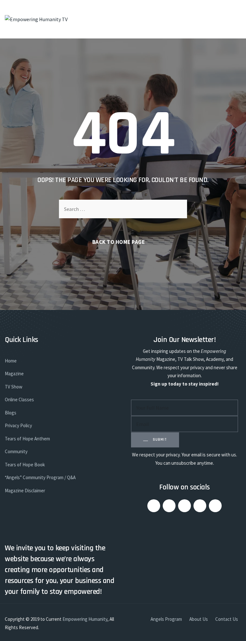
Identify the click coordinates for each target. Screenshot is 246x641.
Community (16, 451)
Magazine (14, 373)
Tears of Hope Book (25, 465)
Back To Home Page (118, 242)
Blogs (10, 413)
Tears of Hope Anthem (27, 439)
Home (11, 361)
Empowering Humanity (84, 619)
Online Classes (19, 399)
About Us (198, 619)
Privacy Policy (18, 425)
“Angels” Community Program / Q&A (40, 477)
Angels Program (166, 619)
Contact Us (226, 619)
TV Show (13, 387)
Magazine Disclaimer (25, 490)
